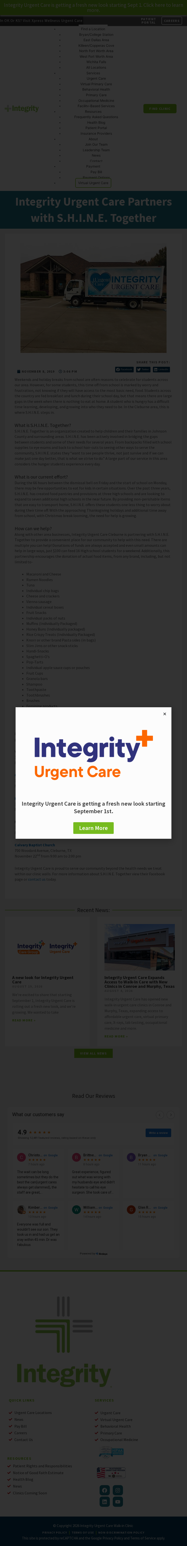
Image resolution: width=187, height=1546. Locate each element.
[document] (93, 773)
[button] (165, 714)
